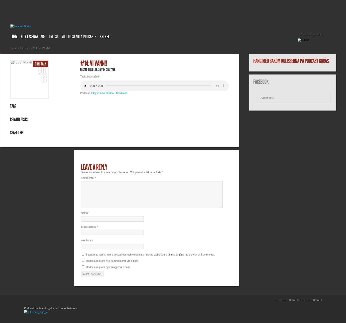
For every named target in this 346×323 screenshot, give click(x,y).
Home (13, 48)
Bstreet (105, 36)
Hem (15, 36)
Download (121, 93)
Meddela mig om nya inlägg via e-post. (108, 267)
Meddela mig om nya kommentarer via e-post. (112, 260)
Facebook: (261, 82)
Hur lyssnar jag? (33, 36)
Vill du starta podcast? (79, 36)
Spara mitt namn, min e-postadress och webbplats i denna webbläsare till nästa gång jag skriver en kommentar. (150, 254)
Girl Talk (25, 48)
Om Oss (53, 36)
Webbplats (87, 240)
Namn (85, 212)
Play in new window (102, 93)
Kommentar (88, 177)
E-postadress (89, 226)
